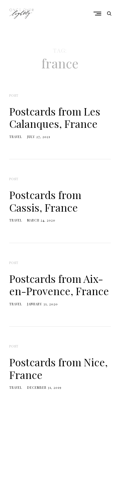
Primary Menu (98, 13)
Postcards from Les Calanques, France (54, 117)
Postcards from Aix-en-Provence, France (59, 284)
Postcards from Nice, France (58, 368)
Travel (15, 137)
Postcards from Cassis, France (45, 201)
